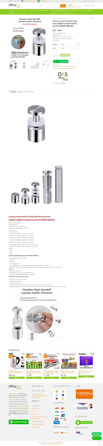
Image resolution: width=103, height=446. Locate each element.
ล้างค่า (78, 42)
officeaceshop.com (20, 406)
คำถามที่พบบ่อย (36, 427)
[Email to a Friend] (59, 83)
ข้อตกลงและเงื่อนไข (45, 444)
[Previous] (11, 38)
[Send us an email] (93, 1)
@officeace (45, 0)
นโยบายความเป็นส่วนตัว (38, 424)
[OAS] (63, 77)
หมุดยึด (70, 68)
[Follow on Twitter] (92, 1)
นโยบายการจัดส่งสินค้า (37, 421)
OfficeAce (52, 442)
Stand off (58, 68)
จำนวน (54, 48)
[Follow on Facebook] (89, 1)
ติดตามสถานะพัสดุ (54, 13)
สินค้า (31, 10)
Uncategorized (61, 18)
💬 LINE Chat (96, 438)
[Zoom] (10, 57)
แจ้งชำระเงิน (88, 10)
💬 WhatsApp (96, 434)
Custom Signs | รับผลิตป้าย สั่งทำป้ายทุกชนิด (60, 10)
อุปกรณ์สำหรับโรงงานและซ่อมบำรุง (69, 66)
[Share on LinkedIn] (64, 83)
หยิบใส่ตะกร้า (65, 55)
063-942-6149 (38, 394)
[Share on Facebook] (54, 83)
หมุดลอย (73, 68)
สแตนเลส (67, 68)
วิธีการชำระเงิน (35, 408)
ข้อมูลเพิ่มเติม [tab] (20, 91)
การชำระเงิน (82, 10)
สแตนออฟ (62, 68)
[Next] (48, 38)
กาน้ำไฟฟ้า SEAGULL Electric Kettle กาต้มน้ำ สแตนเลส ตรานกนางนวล (16, 373)
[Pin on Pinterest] (61, 83)
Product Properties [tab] (29, 91)
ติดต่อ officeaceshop (66, 13)
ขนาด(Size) (55, 44)
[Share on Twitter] (56, 83)
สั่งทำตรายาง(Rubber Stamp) (41, 10)
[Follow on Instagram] (90, 1)
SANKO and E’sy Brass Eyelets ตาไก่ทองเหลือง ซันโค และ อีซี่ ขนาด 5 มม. (67, 373)
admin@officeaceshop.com (31, 0)
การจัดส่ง (34, 411)
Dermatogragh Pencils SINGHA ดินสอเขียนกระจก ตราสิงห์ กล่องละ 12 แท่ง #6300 (33, 373)
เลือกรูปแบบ (17, 377)
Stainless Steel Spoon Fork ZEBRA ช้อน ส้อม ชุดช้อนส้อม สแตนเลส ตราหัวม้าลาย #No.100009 (51, 373)
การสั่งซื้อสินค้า (74, 10)
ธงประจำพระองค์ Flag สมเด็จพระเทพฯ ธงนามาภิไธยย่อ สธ (85, 372)
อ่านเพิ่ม (51, 377)
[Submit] (63, 5)
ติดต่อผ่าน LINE (63, 61)
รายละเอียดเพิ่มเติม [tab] (12, 91)
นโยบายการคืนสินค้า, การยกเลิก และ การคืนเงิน (40, 417)
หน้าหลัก (54, 18)
